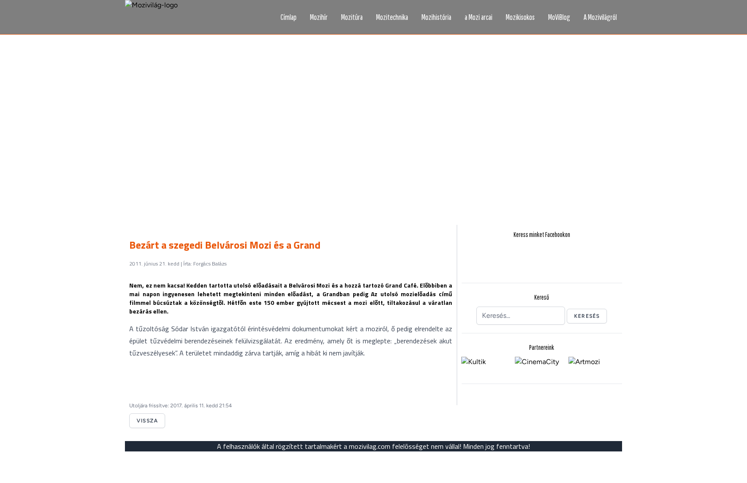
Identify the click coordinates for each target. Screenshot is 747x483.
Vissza (147, 421)
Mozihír (319, 17)
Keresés (587, 316)
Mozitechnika (392, 17)
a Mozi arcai (478, 17)
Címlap (289, 17)
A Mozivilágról (600, 17)
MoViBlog (559, 17)
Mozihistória (436, 17)
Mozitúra (352, 17)
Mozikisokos (520, 17)
